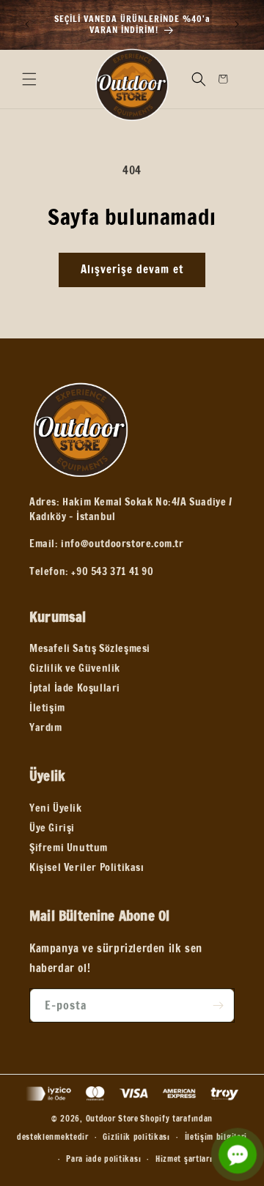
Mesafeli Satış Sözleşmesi (89, 648)
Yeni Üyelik (55, 808)
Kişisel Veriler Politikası (86, 867)
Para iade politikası (103, 1159)
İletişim (47, 707)
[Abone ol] (218, 1005)
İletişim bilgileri (216, 1137)
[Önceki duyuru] (27, 24)
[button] (29, 79)
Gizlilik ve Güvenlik (74, 668)
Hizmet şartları (184, 1159)
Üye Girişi (52, 827)
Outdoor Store (112, 1118)
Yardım (45, 727)
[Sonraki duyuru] (237, 24)
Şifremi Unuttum (68, 847)
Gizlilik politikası (136, 1137)
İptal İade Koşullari (74, 688)
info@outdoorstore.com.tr (122, 543)
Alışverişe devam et (132, 269)
